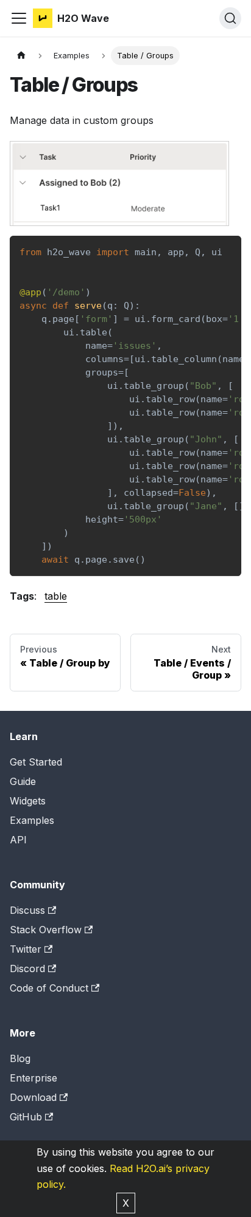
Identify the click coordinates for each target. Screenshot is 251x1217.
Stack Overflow (46, 930)
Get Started (36, 762)
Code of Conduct (49, 988)
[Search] (230, 18)
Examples (32, 820)
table (55, 596)
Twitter (25, 949)
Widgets (28, 801)
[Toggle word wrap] (204, 251)
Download (33, 1097)
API (18, 840)
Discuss (27, 910)
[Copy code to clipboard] (226, 251)
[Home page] (21, 55)
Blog (20, 1058)
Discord (27, 968)
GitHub (26, 1117)
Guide (23, 781)
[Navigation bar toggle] (19, 18)
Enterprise (33, 1078)
